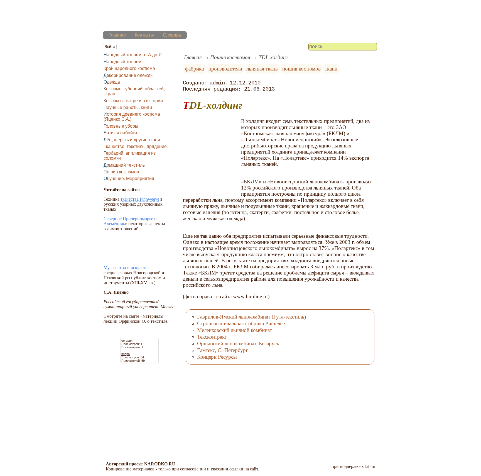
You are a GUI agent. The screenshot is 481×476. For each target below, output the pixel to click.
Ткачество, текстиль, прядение (135, 146)
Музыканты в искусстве (126, 267)
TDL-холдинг (273, 57)
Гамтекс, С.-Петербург (222, 350)
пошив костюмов (301, 69)
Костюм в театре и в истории (133, 100)
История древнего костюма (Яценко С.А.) (132, 117)
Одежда (112, 82)
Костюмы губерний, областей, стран (134, 91)
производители (225, 69)
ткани (331, 69)
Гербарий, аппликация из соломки (130, 156)
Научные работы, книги (128, 107)
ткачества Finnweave (140, 199)
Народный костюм (122, 61)
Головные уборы (121, 126)
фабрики (194, 69)
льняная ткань (262, 69)
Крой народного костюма (129, 68)
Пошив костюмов (121, 171)
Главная (117, 35)
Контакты (144, 35)
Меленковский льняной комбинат (234, 330)
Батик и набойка (120, 132)
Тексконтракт (212, 337)
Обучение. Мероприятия (129, 178)
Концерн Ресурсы (217, 357)
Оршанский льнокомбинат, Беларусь (238, 343)
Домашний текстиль (124, 165)
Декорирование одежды (129, 75)
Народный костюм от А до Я (133, 54)
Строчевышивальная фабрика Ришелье (241, 323)
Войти (110, 47)
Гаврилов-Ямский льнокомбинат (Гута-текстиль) (251, 317)
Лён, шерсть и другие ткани (132, 139)
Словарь (172, 35)
